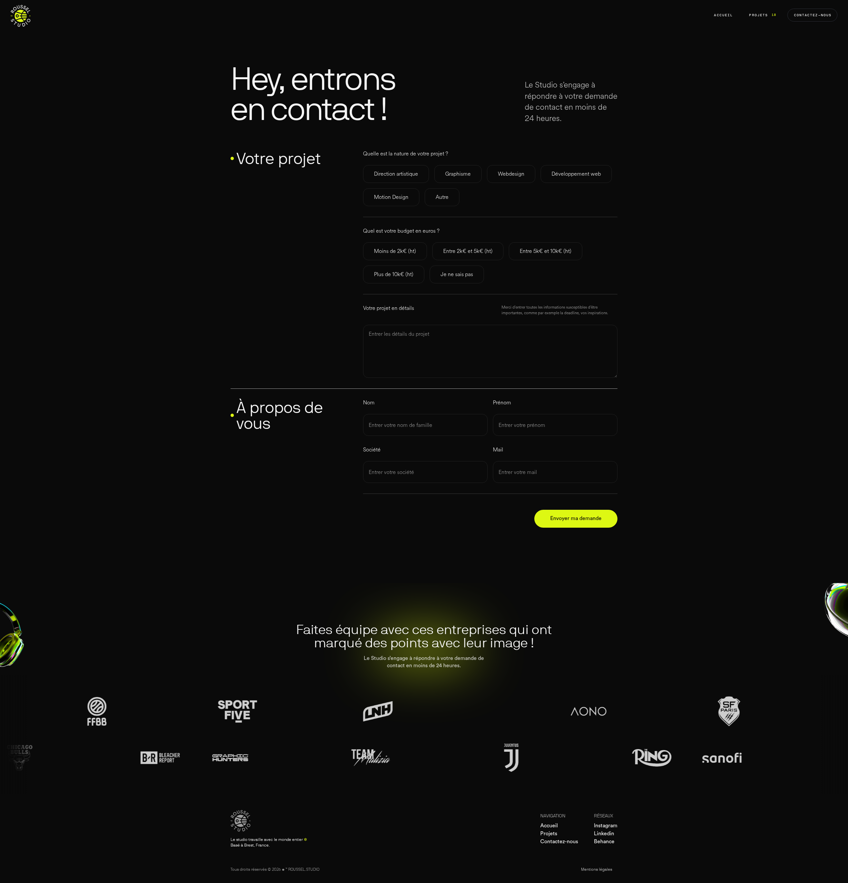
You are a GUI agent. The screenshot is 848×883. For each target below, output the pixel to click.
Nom (369, 402)
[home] (20, 15)
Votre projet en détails (388, 308)
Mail (498, 449)
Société (372, 449)
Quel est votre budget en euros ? (401, 231)
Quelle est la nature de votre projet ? (405, 153)
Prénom (502, 402)
